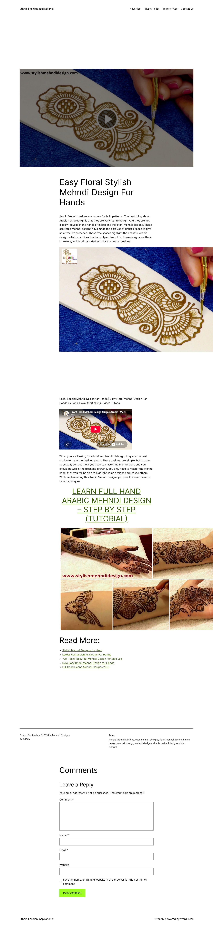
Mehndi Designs (61, 735)
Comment (66, 799)
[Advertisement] (106, 48)
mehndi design (125, 743)
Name (64, 835)
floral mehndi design (171, 739)
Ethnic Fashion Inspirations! (37, 8)
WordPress (186, 918)
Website (64, 864)
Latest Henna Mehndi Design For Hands (86, 654)
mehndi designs (143, 743)
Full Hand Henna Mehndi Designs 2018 (85, 667)
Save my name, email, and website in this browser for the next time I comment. (105, 881)
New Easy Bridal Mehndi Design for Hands (88, 662)
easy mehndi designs (146, 739)
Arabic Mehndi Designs (121, 739)
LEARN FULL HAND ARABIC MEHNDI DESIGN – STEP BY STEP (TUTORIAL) (106, 505)
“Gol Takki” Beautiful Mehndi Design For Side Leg (92, 658)
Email (63, 850)
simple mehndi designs (165, 743)
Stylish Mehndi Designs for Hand (82, 650)
